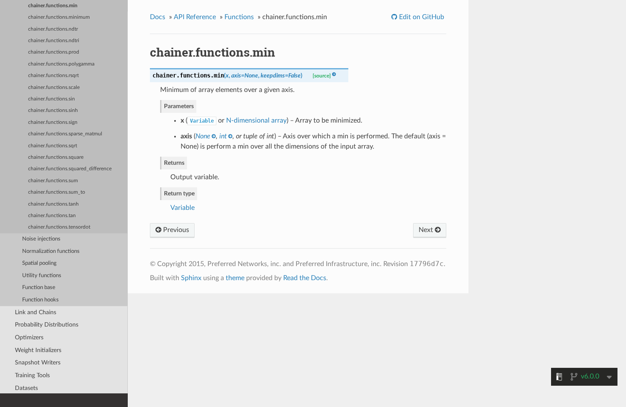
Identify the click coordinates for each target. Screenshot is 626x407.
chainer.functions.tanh (53, 204)
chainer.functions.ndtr (53, 29)
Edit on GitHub (420, 17)
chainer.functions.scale (54, 87)
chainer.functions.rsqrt (53, 75)
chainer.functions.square (55, 157)
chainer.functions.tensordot (59, 227)
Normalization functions (51, 251)
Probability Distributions (46, 324)
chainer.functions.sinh (53, 110)
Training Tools (32, 375)
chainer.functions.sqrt (52, 145)
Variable (182, 207)
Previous (175, 229)
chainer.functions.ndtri (53, 40)
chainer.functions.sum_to (56, 192)
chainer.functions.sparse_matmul (65, 134)
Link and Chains (35, 312)
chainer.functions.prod (53, 52)
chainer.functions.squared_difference (70, 168)
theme (235, 278)
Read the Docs (304, 278)
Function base (38, 287)
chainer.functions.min (53, 5)
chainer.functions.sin (51, 99)
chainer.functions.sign (53, 122)
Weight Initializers (38, 350)
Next (427, 229)
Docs (157, 17)
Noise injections (41, 239)
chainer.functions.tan (52, 215)
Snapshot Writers (37, 362)
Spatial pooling (39, 263)
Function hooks (40, 300)
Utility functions (41, 275)
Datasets (26, 388)
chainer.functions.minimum (59, 17)
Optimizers (29, 337)
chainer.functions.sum (53, 180)
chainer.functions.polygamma (61, 64)
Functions (239, 17)
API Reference (195, 17)
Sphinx (191, 278)
